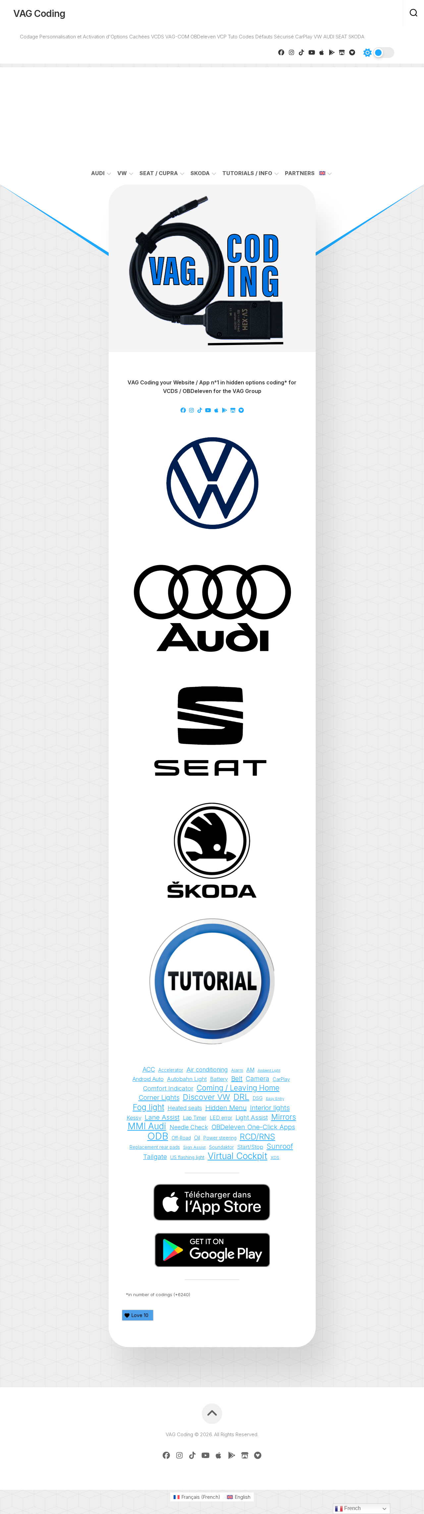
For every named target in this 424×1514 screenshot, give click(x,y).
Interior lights (270, 1107)
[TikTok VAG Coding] (301, 52)
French (352, 1508)
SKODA (200, 173)
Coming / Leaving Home (238, 1088)
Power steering (220, 1138)
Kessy (134, 1117)
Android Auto (148, 1079)
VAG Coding (39, 13)
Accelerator (170, 1070)
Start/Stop (250, 1147)
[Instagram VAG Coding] (291, 52)
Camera (257, 1079)
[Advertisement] (212, 113)
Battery (219, 1079)
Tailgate (155, 1157)
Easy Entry (275, 1098)
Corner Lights (159, 1097)
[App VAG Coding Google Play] (332, 52)
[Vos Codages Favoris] (352, 52)
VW (122, 173)
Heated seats (185, 1107)
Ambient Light (269, 1070)
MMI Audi (147, 1126)
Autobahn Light (187, 1079)
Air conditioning (207, 1069)
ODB (157, 1136)
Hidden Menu (226, 1108)
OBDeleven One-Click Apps (253, 1127)
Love (140, 1315)
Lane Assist (162, 1117)
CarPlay (281, 1079)
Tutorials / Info (247, 173)
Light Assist (252, 1117)
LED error (221, 1118)
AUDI (98, 173)
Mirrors (283, 1117)
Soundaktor (221, 1147)
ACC (148, 1069)
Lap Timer (194, 1118)
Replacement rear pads (155, 1147)
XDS (275, 1157)
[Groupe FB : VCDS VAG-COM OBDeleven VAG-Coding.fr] (281, 52)
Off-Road (181, 1138)
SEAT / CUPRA (158, 173)
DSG (258, 1098)
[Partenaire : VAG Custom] (342, 52)
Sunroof (280, 1146)
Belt (236, 1079)
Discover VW (206, 1097)
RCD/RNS (257, 1137)
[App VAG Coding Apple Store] (322, 52)
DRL (241, 1097)
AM (250, 1070)
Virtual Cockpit (237, 1156)
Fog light (148, 1107)
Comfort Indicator (168, 1088)
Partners (300, 173)
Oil (197, 1138)
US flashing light (187, 1157)
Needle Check (189, 1127)
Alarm (237, 1070)
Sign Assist (194, 1147)
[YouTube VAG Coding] (312, 52)
